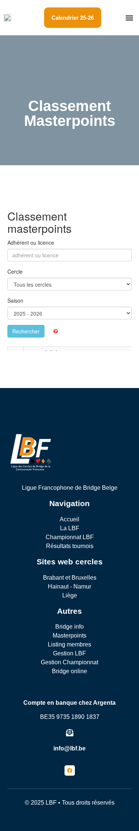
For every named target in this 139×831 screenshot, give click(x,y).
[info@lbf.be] (69, 732)
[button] (129, 18)
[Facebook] (69, 770)
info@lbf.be (69, 748)
